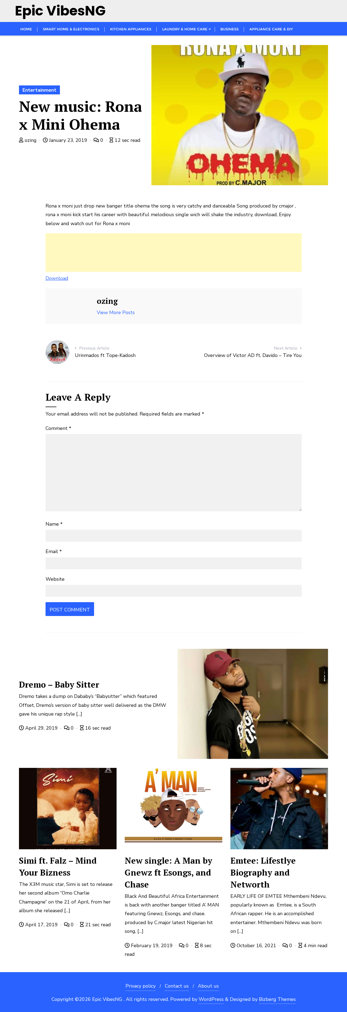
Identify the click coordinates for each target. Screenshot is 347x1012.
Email (54, 551)
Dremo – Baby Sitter (59, 684)
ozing (30, 140)
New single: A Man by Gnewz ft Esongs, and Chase (168, 872)
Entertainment (39, 90)
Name (54, 524)
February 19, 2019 (152, 945)
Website (55, 579)
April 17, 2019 (41, 924)
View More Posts (116, 312)
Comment (58, 428)
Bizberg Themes (277, 999)
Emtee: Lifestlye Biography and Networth (263, 872)
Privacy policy (141, 986)
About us (208, 986)
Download (57, 278)
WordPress (211, 999)
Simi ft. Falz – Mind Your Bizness (58, 866)
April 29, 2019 (41, 728)
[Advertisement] (174, 252)
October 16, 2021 (256, 945)
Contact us (177, 986)
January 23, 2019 (68, 140)
